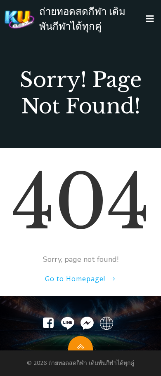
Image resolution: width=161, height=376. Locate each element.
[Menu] (150, 19)
